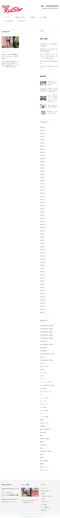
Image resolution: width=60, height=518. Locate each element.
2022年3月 (42, 281)
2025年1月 (42, 187)
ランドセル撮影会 (44, 410)
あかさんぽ (42, 363)
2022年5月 (42, 274)
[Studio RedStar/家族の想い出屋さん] (12, 5)
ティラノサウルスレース (45, 391)
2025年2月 (42, 183)
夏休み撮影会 (43, 432)
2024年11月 (42, 193)
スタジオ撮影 (43, 17)
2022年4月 (42, 278)
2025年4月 (42, 177)
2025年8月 (42, 165)
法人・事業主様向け (9, 21)
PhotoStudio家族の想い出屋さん (47, 353)
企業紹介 (42, 419)
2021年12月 (42, 290)
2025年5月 (42, 174)
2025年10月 (42, 158)
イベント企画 (43, 372)
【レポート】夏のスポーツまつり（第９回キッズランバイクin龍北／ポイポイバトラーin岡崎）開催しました (48, 56)
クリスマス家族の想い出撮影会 (47, 385)
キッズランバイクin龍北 (45, 382)
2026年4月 (42, 139)
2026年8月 (42, 127)
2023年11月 (42, 224)
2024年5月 (42, 205)
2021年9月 (42, 300)
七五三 (43, 498)
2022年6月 (42, 271)
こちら (10, 501)
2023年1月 (42, 249)
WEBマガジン (43, 357)
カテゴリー (42, 375)
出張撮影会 (42, 426)
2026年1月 (42, 149)
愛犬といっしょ (43, 448)
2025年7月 (42, 168)
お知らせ (42, 369)
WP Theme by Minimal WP (37, 516)
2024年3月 (42, 212)
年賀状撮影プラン (44, 445)
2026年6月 (42, 133)
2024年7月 (42, 199)
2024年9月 (42, 196)
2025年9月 (42, 161)
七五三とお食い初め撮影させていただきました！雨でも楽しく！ (10, 56)
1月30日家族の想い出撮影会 (46, 328)
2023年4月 (42, 240)
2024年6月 (42, 202)
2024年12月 (42, 190)
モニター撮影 (43, 407)
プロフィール (7, 17)
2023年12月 (42, 221)
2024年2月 (42, 215)
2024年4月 (42, 209)
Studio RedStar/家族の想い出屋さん (25, 516)
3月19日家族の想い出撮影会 (46, 332)
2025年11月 (42, 155)
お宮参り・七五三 (5, 51)
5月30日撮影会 (43, 341)
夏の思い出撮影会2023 (45, 429)
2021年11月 (42, 293)
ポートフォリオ (43, 401)
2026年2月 (42, 146)
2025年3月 (42, 180)
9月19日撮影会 (43, 350)
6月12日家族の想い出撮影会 (46, 344)
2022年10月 (42, 259)
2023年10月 (42, 227)
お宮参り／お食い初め (47, 496)
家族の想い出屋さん (20, 17)
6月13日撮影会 (43, 347)
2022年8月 (42, 265)
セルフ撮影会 (43, 388)
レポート (42, 413)
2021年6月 (42, 309)
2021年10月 (42, 296)
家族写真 (42, 441)
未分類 (41, 454)
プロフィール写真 (44, 397)
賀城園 (41, 463)
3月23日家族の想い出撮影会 (46, 338)
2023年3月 (42, 243)
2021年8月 (42, 303)
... (15, 66)
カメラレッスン (43, 379)
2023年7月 (42, 230)
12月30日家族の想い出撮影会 (46, 325)
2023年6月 (42, 234)
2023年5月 (42, 237)
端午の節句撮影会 (44, 460)
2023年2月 (42, 246)
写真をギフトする (44, 423)
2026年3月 (42, 143)
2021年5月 (42, 312)
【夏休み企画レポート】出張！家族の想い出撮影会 (52, 83)
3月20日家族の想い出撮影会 (46, 335)
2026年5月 (42, 136)
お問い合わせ (22, 21)
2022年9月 (42, 262)
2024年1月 (42, 218)
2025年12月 (42, 152)
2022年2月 (42, 284)
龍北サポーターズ (44, 470)
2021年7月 (42, 306)
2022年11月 (42, 256)
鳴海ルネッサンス (44, 467)
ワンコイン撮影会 (44, 416)
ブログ (11, 51)
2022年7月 (42, 268)
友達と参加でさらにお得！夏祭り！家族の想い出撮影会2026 (48, 50)
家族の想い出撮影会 (44, 438)
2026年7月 (42, 130)
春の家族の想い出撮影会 (45, 451)
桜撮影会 (42, 457)
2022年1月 (42, 287)
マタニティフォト (44, 404)
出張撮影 (32, 17)
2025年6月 (42, 171)
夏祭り (41, 435)
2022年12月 (42, 252)
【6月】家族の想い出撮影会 (46, 360)
